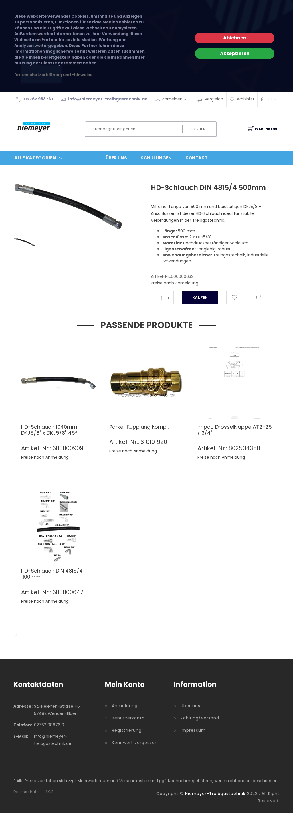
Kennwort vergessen (135, 742)
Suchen (198, 128)
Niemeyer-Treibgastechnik (215, 793)
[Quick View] (80, 406)
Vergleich (214, 99)
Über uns (190, 706)
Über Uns (116, 158)
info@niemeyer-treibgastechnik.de (108, 99)
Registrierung (127, 730)
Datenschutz (26, 792)
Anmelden (172, 99)
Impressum (193, 730)
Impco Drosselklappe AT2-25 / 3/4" (234, 430)
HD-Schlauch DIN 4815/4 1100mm (52, 574)
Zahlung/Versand (200, 718)
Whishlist (245, 99)
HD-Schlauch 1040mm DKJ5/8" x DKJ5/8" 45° (49, 430)
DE (270, 99)
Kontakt (196, 158)
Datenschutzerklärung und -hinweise (53, 75)
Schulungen (156, 158)
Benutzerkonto (128, 718)
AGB (49, 792)
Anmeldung (125, 706)
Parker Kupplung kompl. (139, 426)
